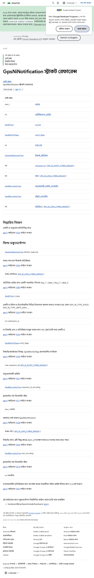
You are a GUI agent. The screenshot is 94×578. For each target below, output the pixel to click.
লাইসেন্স (43, 564)
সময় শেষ (38, 145)
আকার (37, 104)
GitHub (5, 555)
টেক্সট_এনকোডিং (41, 196)
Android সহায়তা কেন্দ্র (71, 532)
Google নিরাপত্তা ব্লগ (40, 543)
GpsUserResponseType (14, 155)
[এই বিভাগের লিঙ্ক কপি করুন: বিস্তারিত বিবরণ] (24, 222)
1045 (18, 356)
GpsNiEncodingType (13, 186)
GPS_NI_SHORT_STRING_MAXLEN (60, 166)
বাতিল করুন (64, 29)
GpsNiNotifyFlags (12, 135)
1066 (18, 445)
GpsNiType (9, 125)
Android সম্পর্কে (9, 564)
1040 (18, 312)
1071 (18, 401)
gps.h (18, 89)
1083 (18, 287)
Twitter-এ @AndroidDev (42, 535)
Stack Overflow (70, 551)
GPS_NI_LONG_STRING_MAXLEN (52, 176)
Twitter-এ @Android (41, 532)
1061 (18, 379)
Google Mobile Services (73, 547)
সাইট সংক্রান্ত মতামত (66, 564)
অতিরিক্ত (38, 207)
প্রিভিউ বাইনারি (8, 543)
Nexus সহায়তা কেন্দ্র (71, 539)
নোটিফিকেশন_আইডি (43, 115)
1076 (18, 467)
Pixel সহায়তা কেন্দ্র (70, 535)
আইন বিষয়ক (32, 564)
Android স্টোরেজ (9, 532)
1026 (18, 233)
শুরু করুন (82, 29)
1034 (18, 334)
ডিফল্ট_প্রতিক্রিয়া (41, 155)
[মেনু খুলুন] (3, 3)
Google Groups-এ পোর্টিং (42, 555)
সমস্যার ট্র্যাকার (69, 555)
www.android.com (71, 543)
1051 (18, 489)
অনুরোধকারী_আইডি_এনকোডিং (46, 186)
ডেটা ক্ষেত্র (7, 82)
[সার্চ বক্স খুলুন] (53, 2)
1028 (18, 423)
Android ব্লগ (37, 539)
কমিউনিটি (21, 564)
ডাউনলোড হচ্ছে (8, 539)
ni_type (38, 125)
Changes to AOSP (41, 24)
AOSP (5, 48)
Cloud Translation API (32, 39)
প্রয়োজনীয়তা (7, 535)
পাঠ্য (36, 176)
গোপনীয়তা (52, 564)
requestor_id (40, 166)
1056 (18, 265)
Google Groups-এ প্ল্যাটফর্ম (43, 547)
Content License (34, 513)
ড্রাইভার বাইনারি (8, 551)
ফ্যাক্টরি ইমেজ (7, 547)
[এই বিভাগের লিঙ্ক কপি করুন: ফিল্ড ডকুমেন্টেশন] (28, 243)
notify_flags (40, 135)
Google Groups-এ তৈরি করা (43, 551)
